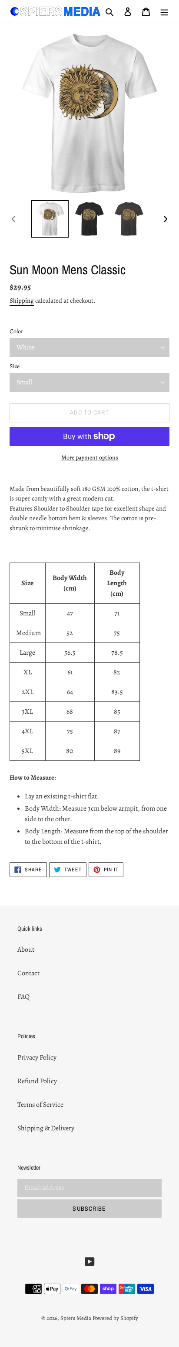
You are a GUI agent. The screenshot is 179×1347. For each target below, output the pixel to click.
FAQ (23, 997)
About (25, 949)
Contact (28, 973)
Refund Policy (37, 1081)
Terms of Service (40, 1104)
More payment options (89, 457)
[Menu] (164, 11)
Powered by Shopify (115, 1318)
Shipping (22, 300)
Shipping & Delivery (45, 1128)
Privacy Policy (36, 1057)
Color (16, 331)
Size (15, 366)
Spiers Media (75, 1318)
